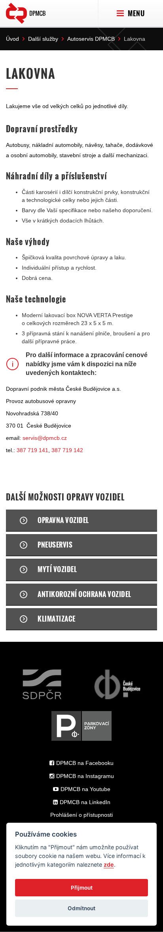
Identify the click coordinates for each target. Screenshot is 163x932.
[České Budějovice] (117, 684)
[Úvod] (25, 11)
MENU (135, 13)
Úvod (12, 39)
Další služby (43, 39)
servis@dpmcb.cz (45, 438)
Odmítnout (81, 908)
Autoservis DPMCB (91, 39)
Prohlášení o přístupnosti (81, 815)
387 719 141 (32, 450)
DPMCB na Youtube (85, 789)
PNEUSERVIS (55, 545)
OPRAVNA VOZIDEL (63, 520)
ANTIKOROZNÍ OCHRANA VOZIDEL (84, 594)
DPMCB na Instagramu (85, 776)
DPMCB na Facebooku (85, 763)
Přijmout (82, 887)
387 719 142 (67, 450)
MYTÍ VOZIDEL (57, 569)
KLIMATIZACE (57, 619)
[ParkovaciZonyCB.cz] (81, 726)
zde (109, 864)
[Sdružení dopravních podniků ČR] (42, 684)
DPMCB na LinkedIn (85, 802)
